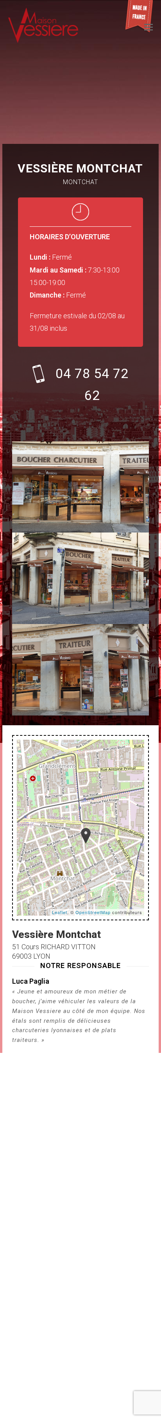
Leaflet (59, 912)
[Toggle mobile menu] (148, 27)
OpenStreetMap (93, 912)
